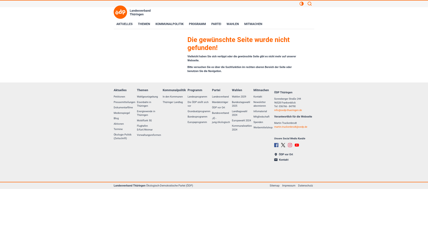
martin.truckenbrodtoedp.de (290, 126)
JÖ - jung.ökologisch (221, 120)
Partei (216, 24)
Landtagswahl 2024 (239, 113)
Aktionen (119, 123)
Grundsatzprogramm (199, 111)
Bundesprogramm (197, 116)
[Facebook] (276, 145)
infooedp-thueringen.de (288, 110)
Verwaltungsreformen (149, 135)
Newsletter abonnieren (259, 104)
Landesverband (220, 96)
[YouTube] (297, 145)
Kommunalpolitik (169, 24)
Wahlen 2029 (239, 96)
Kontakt (257, 96)
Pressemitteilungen (124, 102)
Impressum (288, 185)
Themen (144, 24)
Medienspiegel (122, 113)
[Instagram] (290, 145)
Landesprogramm (197, 96)
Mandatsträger (220, 102)
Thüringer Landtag (173, 102)
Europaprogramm (197, 122)
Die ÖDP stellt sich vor (198, 104)
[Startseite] (120, 12)
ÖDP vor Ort (218, 107)
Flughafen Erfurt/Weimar (145, 127)
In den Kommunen (173, 96)
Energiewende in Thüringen (146, 113)
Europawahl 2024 (241, 120)
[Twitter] (283, 145)
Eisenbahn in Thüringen (144, 104)
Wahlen (233, 24)
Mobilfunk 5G (144, 120)
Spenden (258, 122)
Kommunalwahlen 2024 (242, 127)
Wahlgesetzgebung (147, 96)
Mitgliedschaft (261, 116)
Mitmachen (253, 24)
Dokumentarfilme (123, 107)
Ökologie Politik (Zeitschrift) (123, 136)
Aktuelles (124, 24)
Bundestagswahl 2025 (241, 104)
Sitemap (275, 185)
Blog (116, 118)
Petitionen (119, 96)
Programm (197, 24)
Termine (118, 129)
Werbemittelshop (263, 127)
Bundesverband (220, 113)
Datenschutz (305, 185)
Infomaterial (260, 111)
